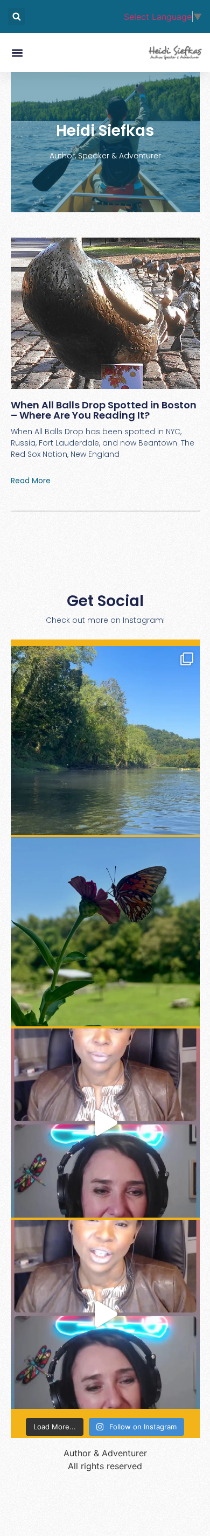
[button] (16, 16)
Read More (31, 480)
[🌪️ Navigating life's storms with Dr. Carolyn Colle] (105, 1314)
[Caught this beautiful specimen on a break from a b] (105, 931)
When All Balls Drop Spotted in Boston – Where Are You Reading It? (104, 410)
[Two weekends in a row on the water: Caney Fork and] (105, 740)
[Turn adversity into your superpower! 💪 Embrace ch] (105, 1123)
